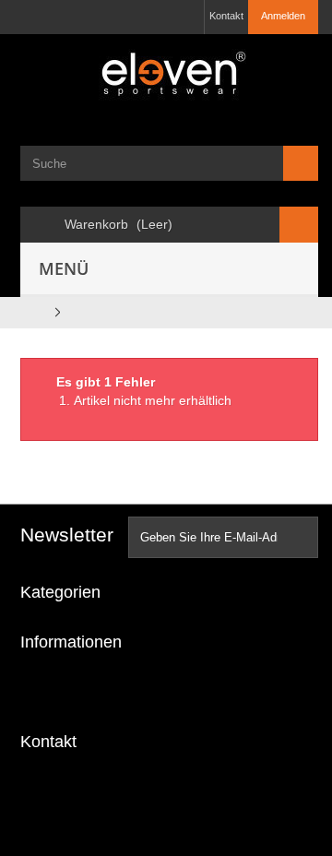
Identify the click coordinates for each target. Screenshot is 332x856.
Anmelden (283, 15)
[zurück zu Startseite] (32, 312)
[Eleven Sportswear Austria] (169, 77)
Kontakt (226, 15)
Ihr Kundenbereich (88, 692)
